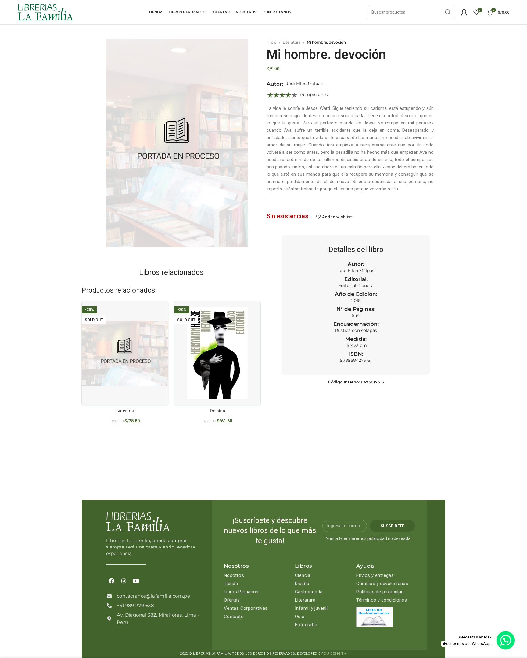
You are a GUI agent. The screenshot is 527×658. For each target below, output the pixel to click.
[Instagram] (123, 580)
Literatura (292, 42)
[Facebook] (111, 580)
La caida (125, 410)
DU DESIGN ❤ (335, 654)
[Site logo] (45, 11)
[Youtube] (136, 580)
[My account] (464, 12)
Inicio (272, 42)
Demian (217, 410)
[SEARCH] (448, 12)
